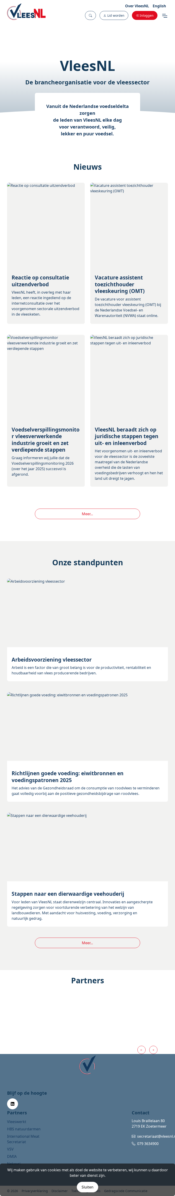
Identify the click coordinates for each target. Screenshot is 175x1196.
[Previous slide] (141, 1050)
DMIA (12, 1156)
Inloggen (147, 15)
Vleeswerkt (16, 1121)
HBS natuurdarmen (24, 1129)
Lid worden (115, 15)
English (159, 5)
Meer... (87, 513)
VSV (10, 1149)
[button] (90, 15)
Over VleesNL (137, 5)
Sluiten (87, 1187)
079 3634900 (148, 1143)
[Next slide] (153, 1050)
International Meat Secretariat (23, 1139)
